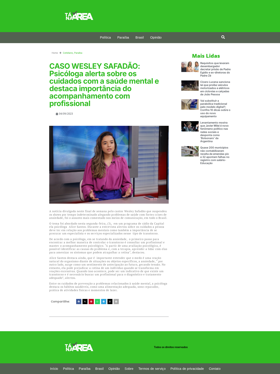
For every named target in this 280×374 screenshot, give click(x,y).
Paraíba (123, 37)
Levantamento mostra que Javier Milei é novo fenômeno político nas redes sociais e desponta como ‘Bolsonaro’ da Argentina (214, 132)
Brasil (139, 37)
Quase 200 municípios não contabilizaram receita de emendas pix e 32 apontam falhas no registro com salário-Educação (214, 155)
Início (54, 368)
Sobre (129, 368)
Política (105, 37)
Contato (215, 368)
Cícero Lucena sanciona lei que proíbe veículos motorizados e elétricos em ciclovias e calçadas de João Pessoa (215, 88)
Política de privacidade (187, 368)
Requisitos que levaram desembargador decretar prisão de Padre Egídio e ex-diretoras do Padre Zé (215, 69)
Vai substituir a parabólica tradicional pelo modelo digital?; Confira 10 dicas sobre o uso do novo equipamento (215, 108)
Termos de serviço (152, 368)
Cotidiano (68, 52)
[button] (223, 37)
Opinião (156, 37)
